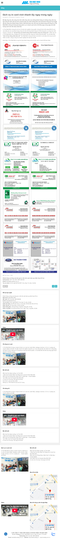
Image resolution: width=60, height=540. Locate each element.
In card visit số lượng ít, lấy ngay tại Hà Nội (13, 379)
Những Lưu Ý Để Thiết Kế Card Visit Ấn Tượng (13, 382)
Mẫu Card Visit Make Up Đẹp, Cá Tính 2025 (13, 373)
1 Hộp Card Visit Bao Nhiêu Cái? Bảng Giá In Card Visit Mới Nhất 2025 (19, 374)
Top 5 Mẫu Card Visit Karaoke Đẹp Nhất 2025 (13, 377)
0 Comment (12, 17)
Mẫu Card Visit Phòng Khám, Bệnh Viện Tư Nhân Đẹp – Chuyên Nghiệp (19, 376)
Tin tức (22, 17)
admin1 (6, 17)
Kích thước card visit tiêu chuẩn (10, 381)
